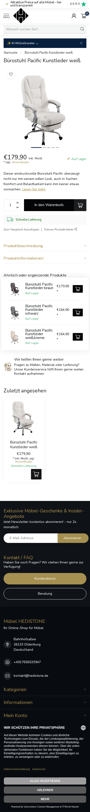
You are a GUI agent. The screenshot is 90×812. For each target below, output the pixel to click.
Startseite (11, 53)
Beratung (45, 593)
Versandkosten (20, 162)
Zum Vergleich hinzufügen (21, 229)
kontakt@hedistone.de (31, 675)
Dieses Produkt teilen (59, 229)
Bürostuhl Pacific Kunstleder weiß (49, 53)
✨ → (22, 43)
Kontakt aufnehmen (29, 373)
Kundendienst (45, 578)
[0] (83, 16)
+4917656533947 (27, 662)
